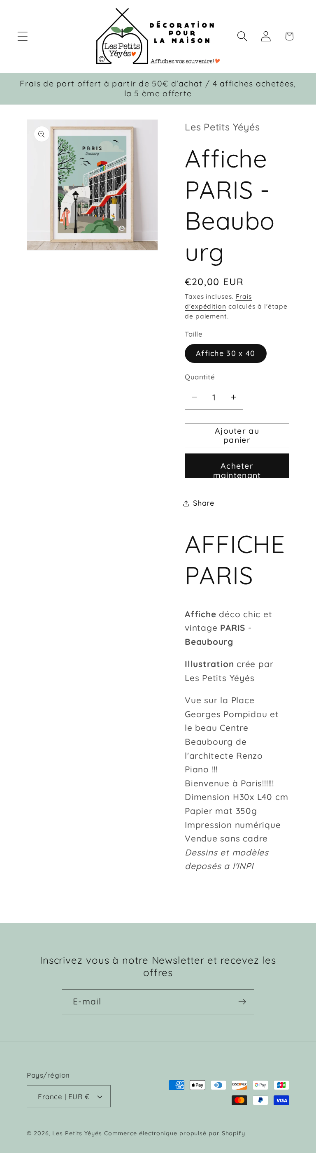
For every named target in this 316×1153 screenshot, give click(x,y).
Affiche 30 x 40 (226, 353)
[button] (22, 36)
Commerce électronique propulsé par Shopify (174, 1133)
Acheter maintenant (237, 469)
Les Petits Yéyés (77, 1133)
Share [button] (203, 503)
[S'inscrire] (242, 1001)
